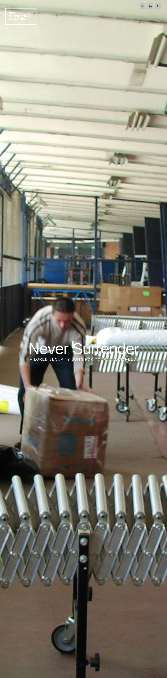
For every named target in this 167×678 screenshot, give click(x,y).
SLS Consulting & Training (19, 16)
